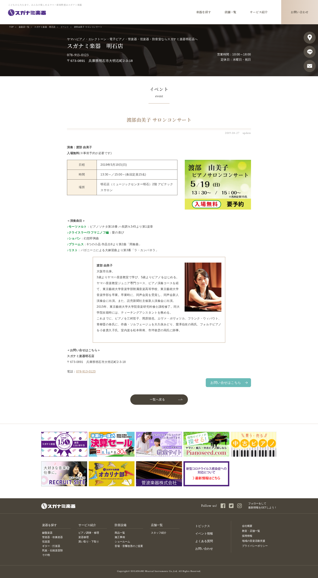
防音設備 (120, 525)
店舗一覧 (157, 525)
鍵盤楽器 (47, 532)
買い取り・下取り (88, 541)
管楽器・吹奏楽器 (52, 537)
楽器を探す (49, 525)
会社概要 (247, 525)
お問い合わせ (204, 548)
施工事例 (120, 537)
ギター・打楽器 (51, 545)
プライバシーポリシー (255, 545)
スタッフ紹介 (158, 532)
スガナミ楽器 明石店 (44, 27)
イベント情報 (204, 533)
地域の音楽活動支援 (253, 540)
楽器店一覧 (24, 27)
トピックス (202, 526)
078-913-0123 (78, 54)
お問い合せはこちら (225, 382)
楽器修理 (83, 537)
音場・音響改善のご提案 (129, 545)
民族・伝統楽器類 (52, 550)
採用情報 (247, 535)
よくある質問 (204, 541)
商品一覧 (120, 532)
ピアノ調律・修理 (88, 532)
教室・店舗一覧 (251, 530)
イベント (65, 27)
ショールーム (122, 541)
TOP (11, 27)
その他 (46, 554)
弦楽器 (46, 541)
